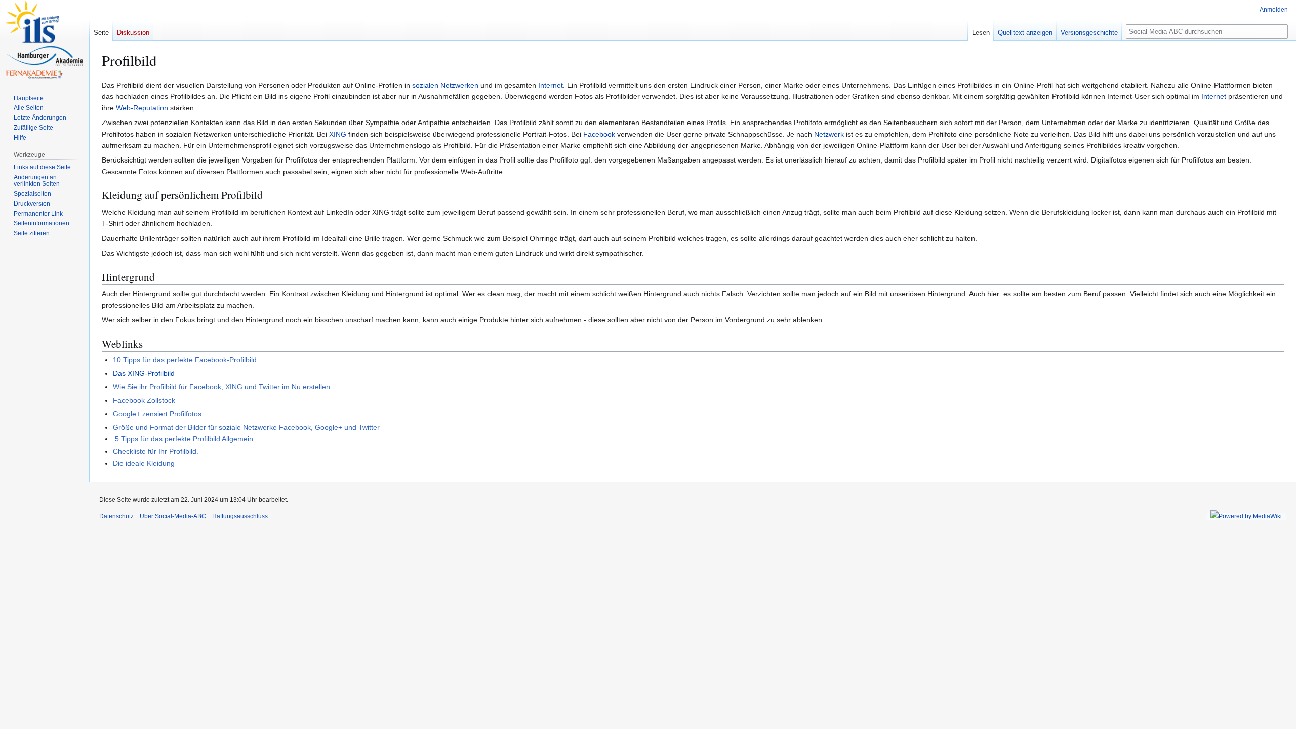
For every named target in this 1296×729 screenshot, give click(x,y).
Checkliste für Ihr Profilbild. (155, 451)
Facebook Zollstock (144, 400)
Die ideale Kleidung (144, 463)
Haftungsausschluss (240, 516)
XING (337, 134)
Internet (550, 85)
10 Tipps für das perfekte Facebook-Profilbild (185, 360)
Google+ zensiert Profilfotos (157, 414)
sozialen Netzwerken (445, 85)
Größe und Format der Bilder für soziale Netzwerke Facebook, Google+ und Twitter (246, 427)
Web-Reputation (142, 108)
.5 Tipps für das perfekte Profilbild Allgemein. (184, 439)
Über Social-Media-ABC (173, 516)
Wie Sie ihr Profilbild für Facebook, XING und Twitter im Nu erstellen (221, 387)
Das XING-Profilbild (144, 373)
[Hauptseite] (44, 40)
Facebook (599, 134)
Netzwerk (829, 134)
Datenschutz (116, 516)
